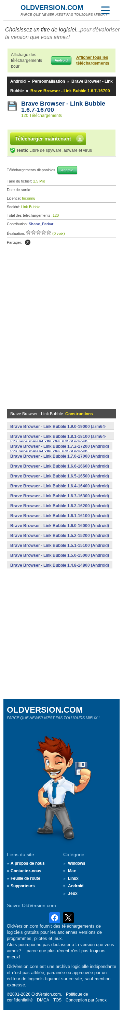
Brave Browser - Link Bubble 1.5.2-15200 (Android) (59, 535)
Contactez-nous (26, 870)
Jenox (101, 1000)
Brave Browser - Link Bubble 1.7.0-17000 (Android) (59, 456)
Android (18, 81)
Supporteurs (23, 886)
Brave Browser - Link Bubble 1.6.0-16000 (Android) (59, 525)
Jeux (73, 893)
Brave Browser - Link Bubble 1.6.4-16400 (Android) (59, 486)
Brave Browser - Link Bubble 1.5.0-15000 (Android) (59, 555)
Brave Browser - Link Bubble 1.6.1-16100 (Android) (59, 515)
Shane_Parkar (41, 224)
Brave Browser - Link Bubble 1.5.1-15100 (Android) (59, 545)
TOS (57, 1000)
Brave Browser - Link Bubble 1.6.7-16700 (64, 106)
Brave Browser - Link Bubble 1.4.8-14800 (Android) (59, 565)
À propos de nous (28, 863)
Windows (76, 863)
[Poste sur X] (27, 242)
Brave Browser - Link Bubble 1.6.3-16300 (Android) (59, 496)
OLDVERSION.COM (51, 7)
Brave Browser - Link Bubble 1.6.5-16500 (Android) (59, 476)
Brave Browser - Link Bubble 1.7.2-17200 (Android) (59, 446)
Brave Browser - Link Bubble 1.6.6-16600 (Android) (59, 466)
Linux (73, 878)
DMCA (43, 1000)
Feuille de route (25, 878)
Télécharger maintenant (43, 139)
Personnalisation (48, 81)
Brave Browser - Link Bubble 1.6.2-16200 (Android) (59, 505)
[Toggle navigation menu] (105, 10)
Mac (72, 870)
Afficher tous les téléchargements (92, 60)
